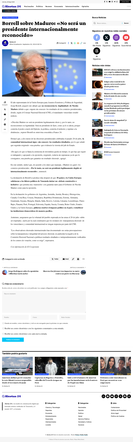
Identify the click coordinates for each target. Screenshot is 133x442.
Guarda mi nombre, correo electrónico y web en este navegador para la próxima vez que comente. (36, 323)
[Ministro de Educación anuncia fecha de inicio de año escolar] (97, 96)
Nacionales (109, 77)
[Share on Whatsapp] (74, 43)
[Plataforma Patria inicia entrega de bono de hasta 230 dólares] (97, 145)
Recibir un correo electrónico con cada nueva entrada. (26, 333)
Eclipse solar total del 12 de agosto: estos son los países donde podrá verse (115, 84)
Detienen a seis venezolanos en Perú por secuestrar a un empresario (113, 380)
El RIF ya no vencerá (112, 152)
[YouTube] (109, 1)
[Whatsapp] (103, 396)
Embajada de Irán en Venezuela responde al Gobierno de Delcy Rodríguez (116, 132)
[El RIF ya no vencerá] (97, 155)
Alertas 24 (12, 42)
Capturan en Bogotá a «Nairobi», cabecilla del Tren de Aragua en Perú (49, 380)
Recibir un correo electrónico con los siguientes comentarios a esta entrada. (34, 328)
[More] (84, 43)
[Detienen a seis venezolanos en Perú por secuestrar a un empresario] (115, 366)
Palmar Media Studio (81, 435)
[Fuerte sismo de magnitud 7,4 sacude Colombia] (97, 123)
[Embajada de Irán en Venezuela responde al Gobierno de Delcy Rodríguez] (97, 133)
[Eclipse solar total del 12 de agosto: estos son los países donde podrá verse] (97, 84)
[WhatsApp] (117, 1)
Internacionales (10, 17)
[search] (124, 6)
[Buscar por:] (108, 23)
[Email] (78, 43)
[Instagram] (112, 1)
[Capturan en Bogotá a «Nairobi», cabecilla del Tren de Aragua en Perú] (50, 366)
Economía (108, 147)
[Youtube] (126, 40)
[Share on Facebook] (68, 43)
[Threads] (96, 53)
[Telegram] (114, 1)
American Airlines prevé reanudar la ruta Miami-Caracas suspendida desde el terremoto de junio (16, 380)
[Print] (4, 124)
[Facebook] (105, 1)
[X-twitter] (120, 396)
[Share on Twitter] (71, 43)
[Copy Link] (81, 43)
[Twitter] (107, 1)
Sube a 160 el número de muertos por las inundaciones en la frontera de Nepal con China (82, 380)
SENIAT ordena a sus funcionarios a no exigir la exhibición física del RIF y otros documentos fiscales (117, 72)
